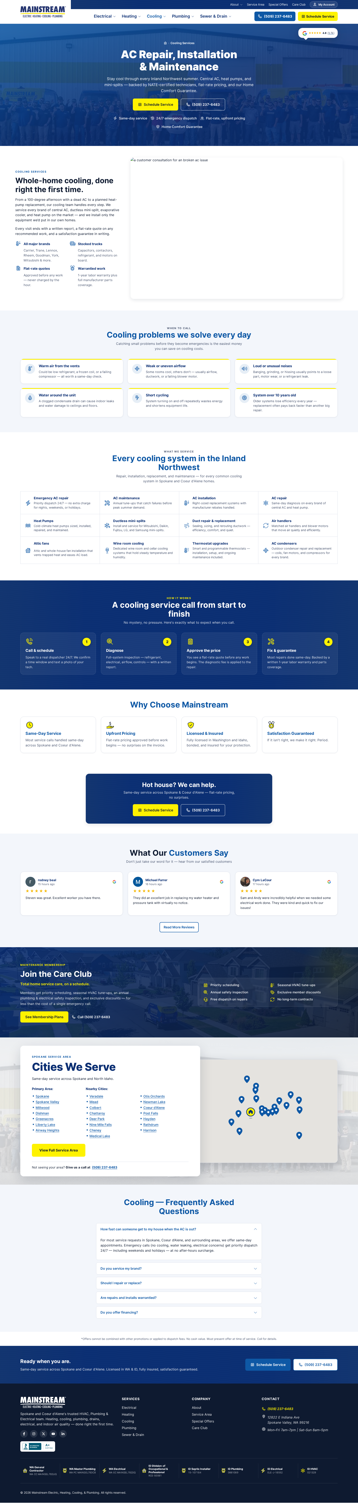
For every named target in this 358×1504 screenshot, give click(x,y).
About (234, 4)
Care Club (299, 4)
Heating (129, 16)
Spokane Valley (47, 1102)
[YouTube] (53, 1434)
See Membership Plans (44, 1017)
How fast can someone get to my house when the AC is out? (148, 1229)
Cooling (154, 16)
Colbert (95, 1108)
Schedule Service (319, 16)
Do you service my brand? (121, 1268)
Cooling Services (183, 43)
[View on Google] (114, 881)
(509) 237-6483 (278, 16)
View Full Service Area (58, 1150)
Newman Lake (154, 1102)
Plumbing (181, 16)
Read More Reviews (179, 927)
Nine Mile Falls (101, 1125)
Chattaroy (97, 1113)
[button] (276, 1111)
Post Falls (150, 1113)
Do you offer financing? (119, 1312)
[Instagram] (33, 1434)
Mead (94, 1102)
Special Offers (278, 4)
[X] (43, 1434)
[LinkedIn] (63, 1434)
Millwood (43, 1108)
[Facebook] (24, 1434)
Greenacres (44, 1119)
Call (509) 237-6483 (93, 1017)
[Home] (165, 43)
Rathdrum (150, 1125)
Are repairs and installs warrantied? (128, 1298)
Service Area (255, 4)
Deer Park (97, 1119)
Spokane (42, 1096)
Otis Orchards (154, 1096)
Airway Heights (47, 1130)
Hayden (149, 1119)
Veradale (96, 1096)
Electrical (103, 16)
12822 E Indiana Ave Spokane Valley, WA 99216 (288, 1420)
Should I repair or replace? (121, 1283)
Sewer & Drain (213, 16)
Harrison (149, 1130)
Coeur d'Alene (154, 1108)
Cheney (95, 1130)
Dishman (42, 1113)
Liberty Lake (45, 1125)
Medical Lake (100, 1136)
